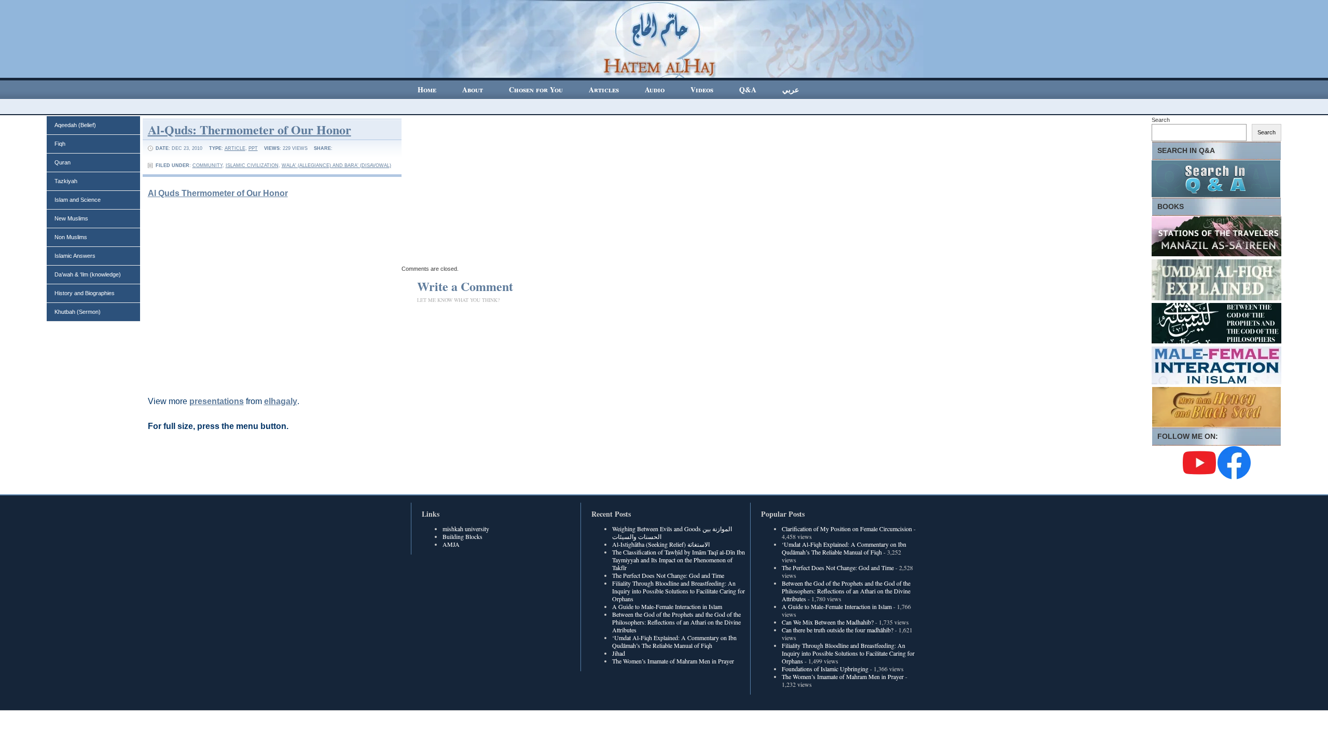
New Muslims (71, 218)
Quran (62, 162)
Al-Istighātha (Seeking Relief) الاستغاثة (661, 544)
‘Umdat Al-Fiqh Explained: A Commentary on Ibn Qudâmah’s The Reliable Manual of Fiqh (674, 641)
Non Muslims (70, 237)
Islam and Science (77, 200)
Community (207, 165)
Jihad (618, 653)
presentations (216, 401)
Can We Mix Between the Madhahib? (828, 622)
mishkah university (465, 528)
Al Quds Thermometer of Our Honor (218, 193)
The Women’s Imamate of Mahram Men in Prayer (673, 661)
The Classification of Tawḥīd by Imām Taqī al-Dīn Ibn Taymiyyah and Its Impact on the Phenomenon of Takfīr (678, 560)
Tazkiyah (65, 181)
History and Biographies (84, 293)
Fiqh (59, 144)
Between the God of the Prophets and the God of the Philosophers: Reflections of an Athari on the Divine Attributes (676, 622)
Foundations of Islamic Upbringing (825, 669)
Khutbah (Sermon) (77, 312)
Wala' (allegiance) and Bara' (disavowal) (336, 165)
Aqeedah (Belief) (75, 125)
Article (235, 148)
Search (1161, 120)
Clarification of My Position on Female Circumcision (847, 528)
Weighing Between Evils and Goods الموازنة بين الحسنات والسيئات (672, 532)
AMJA (451, 544)
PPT (253, 148)
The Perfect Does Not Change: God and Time (668, 575)
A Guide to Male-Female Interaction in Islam (667, 606)
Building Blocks (462, 536)
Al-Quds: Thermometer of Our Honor (249, 129)
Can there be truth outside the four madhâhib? (837, 630)
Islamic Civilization (252, 165)
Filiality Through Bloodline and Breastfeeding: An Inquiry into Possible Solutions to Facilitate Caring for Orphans (678, 591)
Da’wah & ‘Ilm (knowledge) (87, 274)
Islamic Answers (74, 256)
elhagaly (280, 401)
